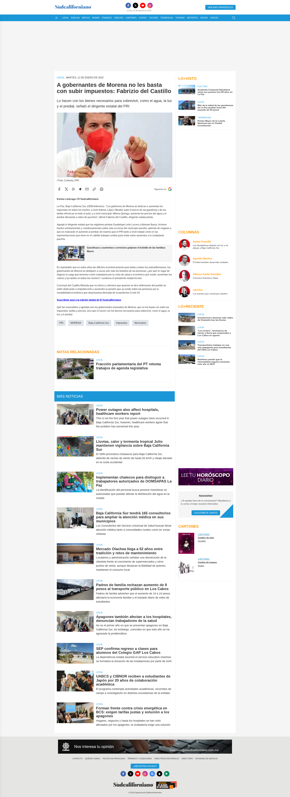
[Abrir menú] (56, 18)
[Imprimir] (101, 189)
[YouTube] (142, 5)
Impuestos (121, 323)
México (86, 18)
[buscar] (234, 18)
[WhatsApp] (73, 189)
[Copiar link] (94, 189)
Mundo (96, 18)
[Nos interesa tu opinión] (145, 747)
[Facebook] (128, 5)
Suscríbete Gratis (206, 512)
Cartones (131, 18)
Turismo (180, 18)
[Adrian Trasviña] (184, 245)
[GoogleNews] (152, 773)
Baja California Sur (99, 323)
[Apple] (159, 773)
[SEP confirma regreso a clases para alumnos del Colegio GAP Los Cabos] (75, 655)
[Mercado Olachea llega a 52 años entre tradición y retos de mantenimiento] (75, 559)
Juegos (214, 18)
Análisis (118, 18)
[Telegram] (80, 189)
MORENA (76, 323)
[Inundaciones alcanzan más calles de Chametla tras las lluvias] (186, 317)
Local (65, 18)
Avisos (204, 18)
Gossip (143, 18)
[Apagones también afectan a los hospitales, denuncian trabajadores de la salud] (75, 625)
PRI (61, 323)
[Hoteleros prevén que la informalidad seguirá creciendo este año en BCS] (186, 360)
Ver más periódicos (220, 7)
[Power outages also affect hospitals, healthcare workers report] (75, 418)
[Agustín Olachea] (184, 260)
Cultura (153, 18)
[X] (135, 5)
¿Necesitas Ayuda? (145, 766)
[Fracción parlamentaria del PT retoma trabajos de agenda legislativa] (75, 368)
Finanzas (107, 18)
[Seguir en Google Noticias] (170, 189)
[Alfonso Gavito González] (184, 276)
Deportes (192, 18)
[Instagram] (150, 5)
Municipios (140, 323)
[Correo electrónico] (87, 189)
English (75, 18)
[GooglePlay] (166, 773)
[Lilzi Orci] (184, 292)
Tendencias (166, 18)
